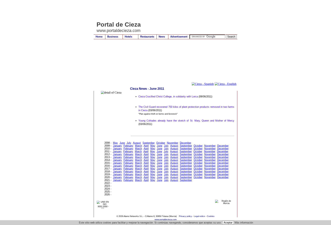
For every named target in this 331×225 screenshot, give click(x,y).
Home (99, 36)
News (162, 36)
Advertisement (178, 36)
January (117, 145)
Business (112, 36)
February (128, 145)
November (172, 142)
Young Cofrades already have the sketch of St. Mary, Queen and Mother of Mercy (186, 120)
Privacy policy (185, 216)
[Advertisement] (163, 10)
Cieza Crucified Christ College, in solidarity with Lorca (168, 96)
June (122, 142)
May (115, 142)
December (185, 142)
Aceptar (228, 222)
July (129, 142)
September (149, 142)
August (137, 142)
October (160, 142)
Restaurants (147, 36)
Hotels (128, 36)
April (146, 145)
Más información (244, 222)
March (138, 145)
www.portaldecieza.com (166, 219)
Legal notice (199, 216)
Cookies (211, 216)
